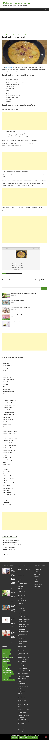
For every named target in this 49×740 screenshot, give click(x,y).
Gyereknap (5, 384)
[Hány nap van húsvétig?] (6, 315)
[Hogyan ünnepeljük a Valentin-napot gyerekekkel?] (6, 631)
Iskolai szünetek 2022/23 (9, 549)
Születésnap (6, 490)
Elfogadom (14, 737)
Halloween (5, 387)
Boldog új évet (7, 471)
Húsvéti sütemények (9, 412)
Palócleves (5, 554)
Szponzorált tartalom (8, 488)
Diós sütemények (6, 651)
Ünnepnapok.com (38, 569)
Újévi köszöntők (7, 485)
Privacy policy (33, 737)
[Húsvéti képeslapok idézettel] (6, 300)
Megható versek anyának (9, 547)
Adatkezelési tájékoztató (24, 569)
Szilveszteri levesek (9, 478)
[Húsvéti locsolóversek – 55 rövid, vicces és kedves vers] (6, 293)
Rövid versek (5, 666)
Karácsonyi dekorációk (9, 433)
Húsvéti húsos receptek (10, 400)
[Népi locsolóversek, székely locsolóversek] (6, 308)
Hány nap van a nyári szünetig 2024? (12, 545)
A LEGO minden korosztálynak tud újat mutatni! (13, 608)
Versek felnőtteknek (6, 675)
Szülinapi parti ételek (9, 494)
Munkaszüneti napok (8, 460)
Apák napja (5, 368)
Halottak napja (6, 389)
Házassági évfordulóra (8, 391)
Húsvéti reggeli (8, 407)
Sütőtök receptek (6, 668)
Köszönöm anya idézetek (9, 552)
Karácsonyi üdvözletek (9, 450)
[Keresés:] (24, 288)
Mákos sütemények (6, 664)
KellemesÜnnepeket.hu (16, 3)
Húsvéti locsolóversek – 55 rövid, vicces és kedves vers (23, 293)
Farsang (5, 375)
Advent (4, 361)
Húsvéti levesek (21, 34)
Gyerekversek (5, 655)
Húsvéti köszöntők (8, 419)
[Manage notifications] (46, 737)
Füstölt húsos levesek (11, 273)
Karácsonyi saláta (8, 442)
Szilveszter (5, 469)
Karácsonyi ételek (7, 436)
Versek (12, 674)
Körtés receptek (6, 659)
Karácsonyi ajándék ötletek (10, 431)
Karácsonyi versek (7, 452)
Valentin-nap (6, 502)
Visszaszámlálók (7, 504)
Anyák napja (6, 363)
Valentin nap (37, 574)
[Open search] (46, 9)
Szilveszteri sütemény (9, 483)
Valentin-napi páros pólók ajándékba (13, 621)
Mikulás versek (7, 457)
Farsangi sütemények (8, 379)
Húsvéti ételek (14, 34)
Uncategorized (6, 500)
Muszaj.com (37, 586)
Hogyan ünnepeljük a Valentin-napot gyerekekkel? (13, 634)
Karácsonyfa (6, 429)
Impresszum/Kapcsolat (23, 566)
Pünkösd (5, 467)
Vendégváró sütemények (7, 672)
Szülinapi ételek (7, 492)
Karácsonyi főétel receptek (10, 438)
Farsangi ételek (7, 377)
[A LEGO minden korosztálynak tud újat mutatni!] (6, 605)
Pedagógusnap (6, 464)
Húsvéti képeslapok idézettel (17, 300)
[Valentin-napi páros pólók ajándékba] (6, 618)
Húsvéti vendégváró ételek (10, 414)
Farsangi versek (7, 381)
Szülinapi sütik (7, 497)
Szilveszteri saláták (9, 480)
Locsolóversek (7, 422)
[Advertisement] (24, 23)
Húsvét (4, 394)
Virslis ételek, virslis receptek (8, 679)
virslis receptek (6, 677)
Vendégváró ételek (6, 674)
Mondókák (5, 663)
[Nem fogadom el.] (47, 737)
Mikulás (5, 455)
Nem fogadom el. (23, 737)
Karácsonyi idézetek (8, 447)
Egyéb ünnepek (6, 372)
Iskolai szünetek (7, 424)
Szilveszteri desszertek (9, 475)
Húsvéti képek (6, 417)
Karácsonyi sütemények (10, 445)
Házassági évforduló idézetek (10, 542)
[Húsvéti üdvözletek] (6, 322)
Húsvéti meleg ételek (29, 34)
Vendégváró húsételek (7, 670)
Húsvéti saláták (8, 409)
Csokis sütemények (6, 650)
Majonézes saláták (6, 661)
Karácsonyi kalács (8, 440)
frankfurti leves (9, 67)
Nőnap (4, 462)
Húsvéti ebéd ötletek (6, 34)
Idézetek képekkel (38, 584)
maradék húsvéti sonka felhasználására (27, 71)
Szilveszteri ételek (7, 473)
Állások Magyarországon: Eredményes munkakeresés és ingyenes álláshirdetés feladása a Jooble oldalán (13, 576)
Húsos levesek (19, 273)
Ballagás (5, 370)
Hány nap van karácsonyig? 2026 (11, 540)
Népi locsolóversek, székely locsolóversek (20, 307)
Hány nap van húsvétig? (16, 314)
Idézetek (11, 657)
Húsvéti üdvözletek (15, 321)
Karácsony (5, 427)
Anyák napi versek (7, 365)
